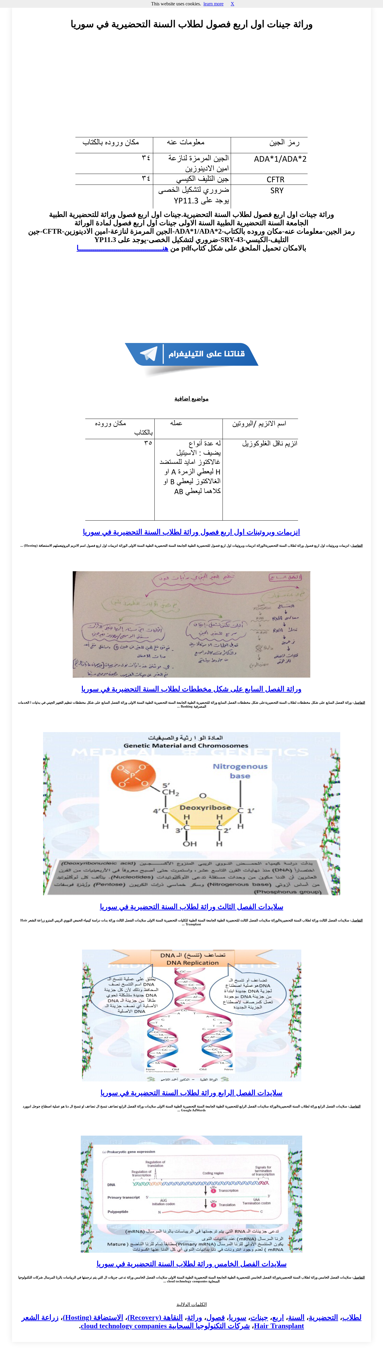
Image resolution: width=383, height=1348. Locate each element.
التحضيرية (323, 1317)
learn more (213, 3)
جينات (259, 1317)
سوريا (237, 1317)
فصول (215, 1317)
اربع (278, 1317)
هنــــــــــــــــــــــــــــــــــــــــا (122, 248)
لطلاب (351, 1317)
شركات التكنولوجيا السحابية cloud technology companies (165, 1326)
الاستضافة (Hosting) (93, 1317)
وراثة (194, 1317)
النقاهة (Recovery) (155, 1317)
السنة (296, 1317)
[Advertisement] (191, 89)
